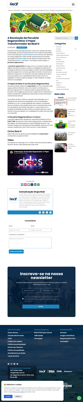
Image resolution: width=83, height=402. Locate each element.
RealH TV (59, 83)
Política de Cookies (18, 392)
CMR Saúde (38, 335)
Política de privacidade (17, 344)
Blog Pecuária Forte (67, 338)
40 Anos (59, 47)
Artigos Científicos (67, 335)
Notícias (59, 70)
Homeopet (59, 64)
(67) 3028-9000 (16, 370)
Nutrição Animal (61, 72)
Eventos (58, 59)
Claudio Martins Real (16, 335)
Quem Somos (13, 333)
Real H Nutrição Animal (43, 333)
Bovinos (58, 51)
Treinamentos (60, 87)
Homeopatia (60, 62)
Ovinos (58, 76)
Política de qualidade (16, 350)
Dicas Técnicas (61, 57)
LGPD (10, 338)
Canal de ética (13, 356)
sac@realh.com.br (17, 373)
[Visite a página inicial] (14, 4)
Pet (57, 81)
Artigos (58, 49)
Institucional (60, 66)
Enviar (41, 306)
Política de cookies (15, 341)
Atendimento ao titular (16, 353)
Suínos (58, 85)
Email (33, 226)
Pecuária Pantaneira (63, 79)
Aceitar (8, 396)
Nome (11, 226)
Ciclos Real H (22, 47)
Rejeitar (18, 396)
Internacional (60, 68)
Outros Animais (61, 74)
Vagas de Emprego (62, 89)
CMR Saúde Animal (62, 55)
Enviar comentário (16, 251)
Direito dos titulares (15, 347)
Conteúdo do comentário (17, 234)
